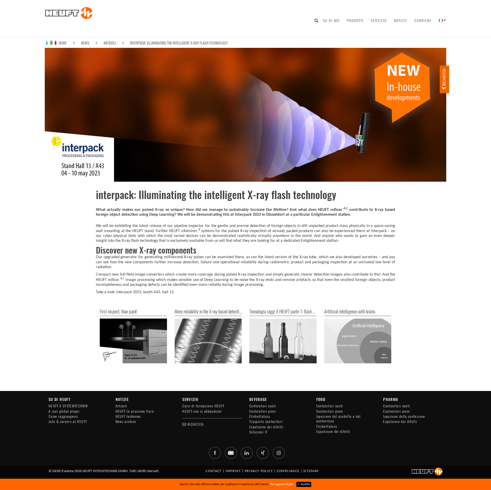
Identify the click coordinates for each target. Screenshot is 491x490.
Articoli (110, 43)
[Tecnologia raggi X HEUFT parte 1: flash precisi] (283, 341)
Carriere (423, 20)
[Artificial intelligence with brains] (358, 341)
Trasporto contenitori (266, 421)
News (85, 43)
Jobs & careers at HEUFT (68, 421)
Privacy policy (259, 471)
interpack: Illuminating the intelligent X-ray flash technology (179, 43)
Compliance (288, 471)
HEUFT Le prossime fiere (135, 411)
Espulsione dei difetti (266, 426)
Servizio (379, 20)
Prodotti (355, 20)
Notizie (400, 20)
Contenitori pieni (262, 411)
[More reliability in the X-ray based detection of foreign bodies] (208, 341)
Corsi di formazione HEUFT (203, 406)
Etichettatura (259, 416)
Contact (214, 471)
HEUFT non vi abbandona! (202, 411)
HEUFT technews (128, 416)
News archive (126, 421)
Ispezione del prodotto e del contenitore (338, 418)
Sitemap (311, 471)
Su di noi (331, 20)
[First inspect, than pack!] (133, 341)
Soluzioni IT (258, 432)
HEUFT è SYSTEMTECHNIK (68, 406)
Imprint (233, 471)
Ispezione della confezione (404, 416)
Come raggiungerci (63, 416)
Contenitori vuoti (262, 406)
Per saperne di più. (281, 484)
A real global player (64, 411)
